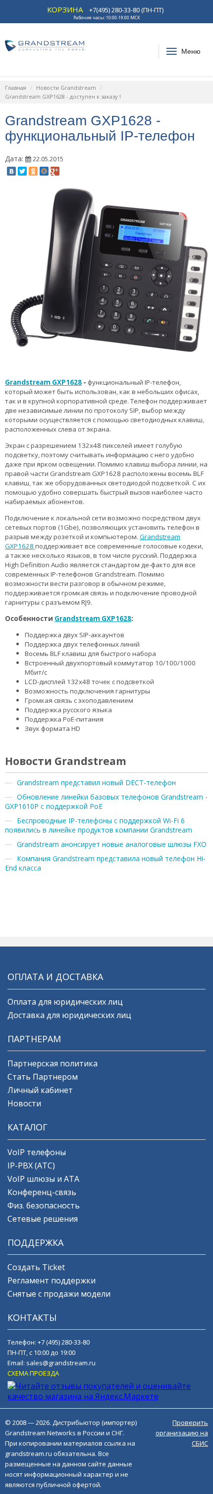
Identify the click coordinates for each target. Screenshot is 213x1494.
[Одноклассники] (33, 171)
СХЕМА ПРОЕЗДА (33, 1373)
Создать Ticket (36, 1267)
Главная (15, 87)
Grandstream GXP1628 (43, 382)
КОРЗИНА (65, 9)
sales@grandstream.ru (61, 1362)
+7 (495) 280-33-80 (64, 1342)
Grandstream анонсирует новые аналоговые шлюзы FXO (112, 844)
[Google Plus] (55, 171)
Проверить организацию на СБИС (182, 1433)
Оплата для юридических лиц (65, 1001)
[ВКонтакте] (11, 171)
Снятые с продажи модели (58, 1293)
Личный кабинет (40, 1090)
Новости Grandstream (66, 87)
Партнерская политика (52, 1063)
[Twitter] (22, 171)
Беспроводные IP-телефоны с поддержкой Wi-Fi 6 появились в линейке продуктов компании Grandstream (98, 825)
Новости (24, 1103)
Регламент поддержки (51, 1280)
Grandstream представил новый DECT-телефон (96, 782)
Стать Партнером (42, 1076)
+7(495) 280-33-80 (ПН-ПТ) (126, 9)
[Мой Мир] (44, 171)
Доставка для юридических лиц (69, 1015)
